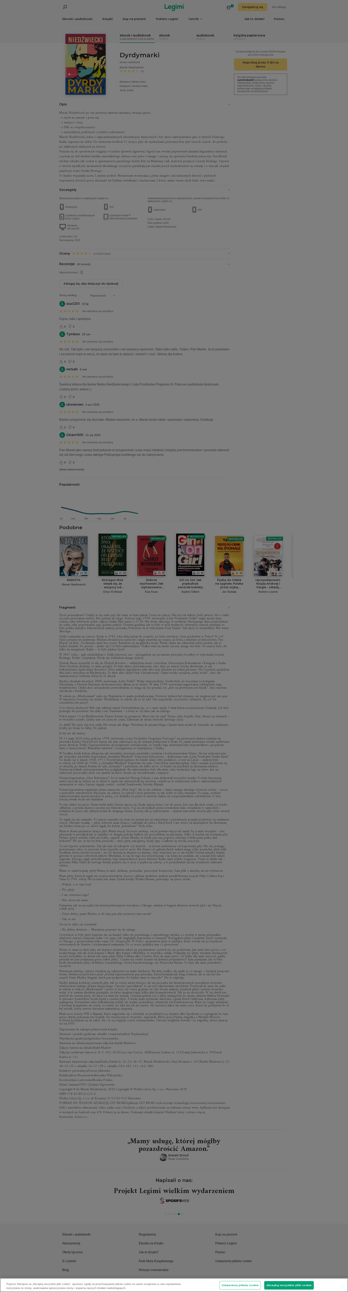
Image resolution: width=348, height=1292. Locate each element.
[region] (174, 1285)
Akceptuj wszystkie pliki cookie (289, 1285)
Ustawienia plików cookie (240, 1285)
